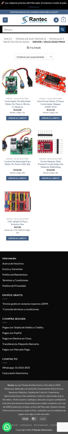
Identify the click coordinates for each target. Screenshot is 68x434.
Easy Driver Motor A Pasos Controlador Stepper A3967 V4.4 (50, 104)
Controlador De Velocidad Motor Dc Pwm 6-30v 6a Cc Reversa (17, 104)
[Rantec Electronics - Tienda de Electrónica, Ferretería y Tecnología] (34, 20)
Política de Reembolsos (15, 274)
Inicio (8, 38)
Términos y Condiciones (15, 280)
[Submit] (62, 29)
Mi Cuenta (12, 425)
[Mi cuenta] (56, 20)
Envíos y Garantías (12, 268)
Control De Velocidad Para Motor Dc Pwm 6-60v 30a (17, 163)
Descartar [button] (34, 6)
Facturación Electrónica (15, 373)
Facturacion (41, 425)
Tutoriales (26, 425)
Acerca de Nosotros (13, 263)
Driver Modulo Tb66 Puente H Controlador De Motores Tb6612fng (50, 164)
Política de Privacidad (14, 285)
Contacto (55, 425)
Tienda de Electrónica (30, 38)
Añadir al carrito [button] (17, 118)
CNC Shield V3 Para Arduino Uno (17, 223)
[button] (5, 20)
